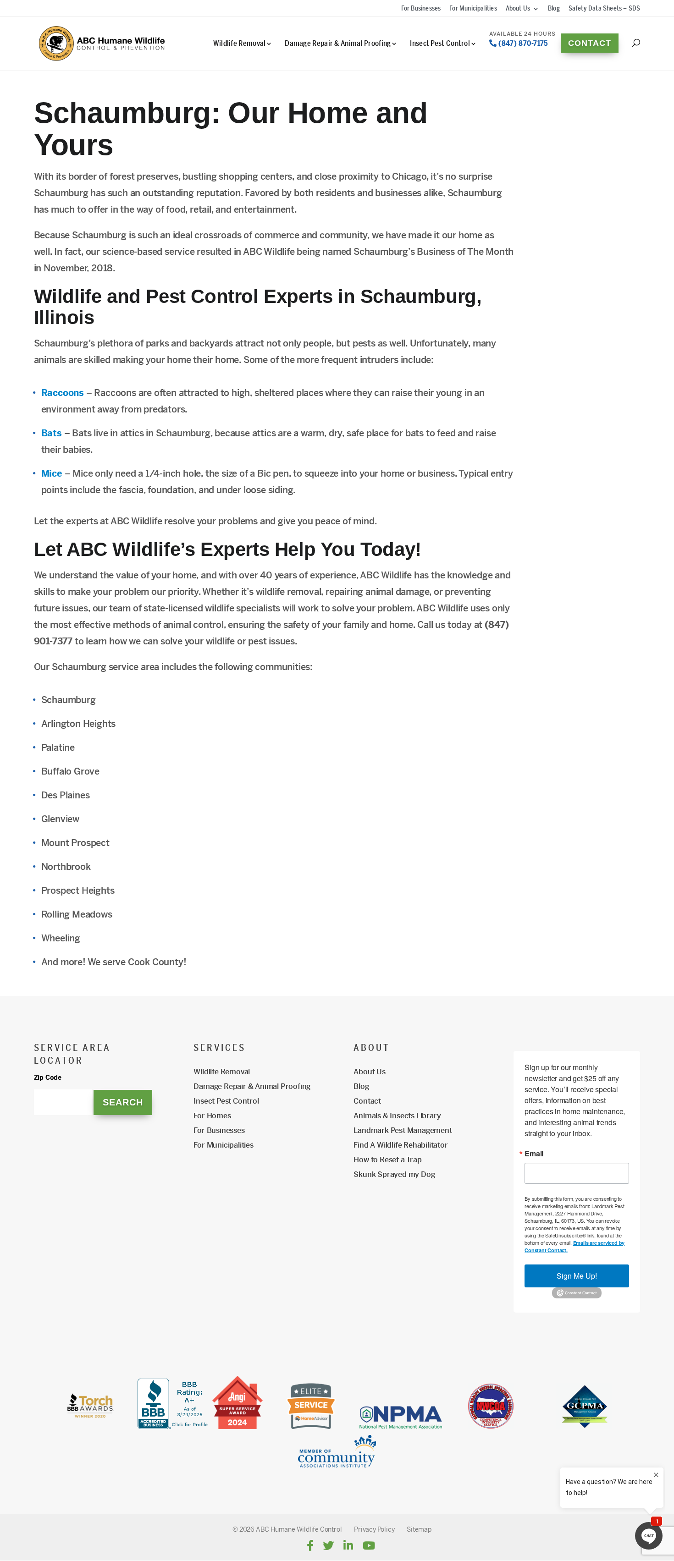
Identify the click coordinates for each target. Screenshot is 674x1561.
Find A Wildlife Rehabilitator (400, 1145)
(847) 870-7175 (522, 42)
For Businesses (421, 9)
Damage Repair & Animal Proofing (338, 43)
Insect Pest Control (440, 43)
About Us (518, 9)
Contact (589, 43)
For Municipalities (473, 9)
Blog (554, 9)
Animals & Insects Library (397, 1116)
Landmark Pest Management (403, 1130)
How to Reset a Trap (387, 1160)
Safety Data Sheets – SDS (605, 9)
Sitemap (419, 1529)
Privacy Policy (374, 1529)
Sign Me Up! (577, 1275)
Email (534, 1153)
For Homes (212, 1116)
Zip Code (47, 1077)
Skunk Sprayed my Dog (394, 1174)
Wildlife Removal (239, 43)
